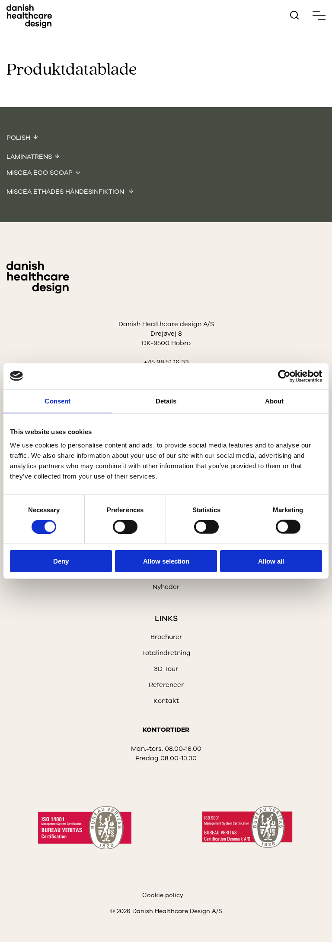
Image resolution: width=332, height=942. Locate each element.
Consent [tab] (57, 400)
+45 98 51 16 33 (166, 362)
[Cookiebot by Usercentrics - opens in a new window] (284, 375)
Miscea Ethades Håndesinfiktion (66, 191)
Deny (61, 561)
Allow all (271, 561)
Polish (18, 137)
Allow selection (166, 561)
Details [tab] (166, 400)
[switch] (118, 525)
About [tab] (274, 400)
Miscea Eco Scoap (39, 172)
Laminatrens (29, 156)
